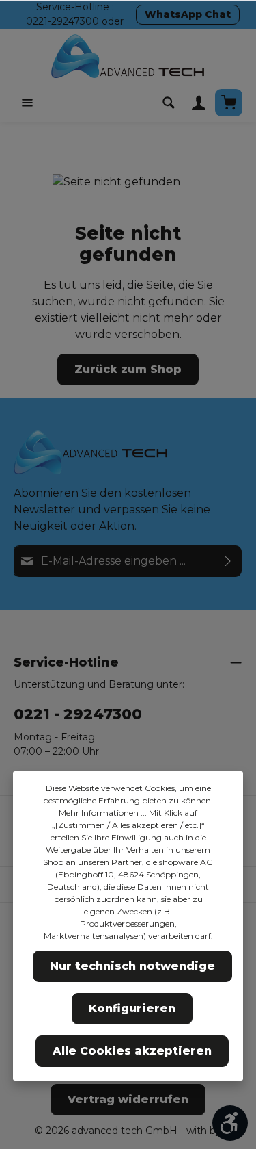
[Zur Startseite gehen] (128, 56)
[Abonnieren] (228, 561)
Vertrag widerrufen (128, 1099)
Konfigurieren (132, 1008)
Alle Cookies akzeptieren (132, 1050)
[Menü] (27, 102)
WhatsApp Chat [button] (188, 14)
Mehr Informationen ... (103, 813)
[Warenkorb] (228, 102)
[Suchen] (168, 102)
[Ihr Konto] (198, 102)
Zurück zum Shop (128, 369)
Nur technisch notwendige (132, 965)
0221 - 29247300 (78, 714)
